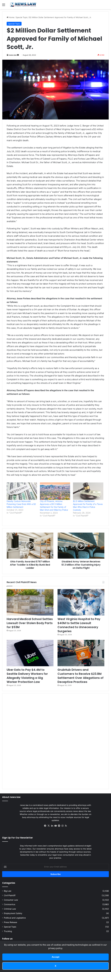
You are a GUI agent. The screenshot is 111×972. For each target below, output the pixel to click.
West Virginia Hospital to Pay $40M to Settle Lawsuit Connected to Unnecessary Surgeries (79, 625)
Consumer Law (11, 900)
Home (11, 17)
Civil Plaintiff (9, 895)
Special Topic (22, 17)
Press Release (10, 922)
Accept (55, 957)
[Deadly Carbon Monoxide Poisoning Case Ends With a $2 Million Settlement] (22, 491)
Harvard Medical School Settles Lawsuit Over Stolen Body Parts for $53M (30, 623)
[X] (48, 826)
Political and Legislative (15, 918)
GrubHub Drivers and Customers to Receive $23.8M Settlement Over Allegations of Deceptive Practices (80, 676)
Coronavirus (9, 904)
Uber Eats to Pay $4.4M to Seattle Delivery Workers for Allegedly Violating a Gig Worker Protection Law (27, 676)
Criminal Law (10, 909)
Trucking (8, 931)
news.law (13, 55)
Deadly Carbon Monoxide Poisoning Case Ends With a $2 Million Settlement (21, 504)
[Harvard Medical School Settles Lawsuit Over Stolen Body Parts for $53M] (30, 602)
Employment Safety (13, 913)
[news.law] (23, 4)
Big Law (7, 891)
